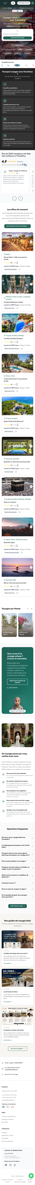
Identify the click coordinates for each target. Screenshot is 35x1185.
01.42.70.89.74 (18, 1063)
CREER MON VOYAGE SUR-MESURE (17, 681)
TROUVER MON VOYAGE (17, 37)
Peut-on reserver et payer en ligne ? (14, 889)
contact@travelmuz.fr (11, 1069)
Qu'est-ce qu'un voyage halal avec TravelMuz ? (13, 838)
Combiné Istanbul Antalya (13, 338)
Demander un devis (7, 1135)
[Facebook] (5, 1165)
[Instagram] (10, 1165)
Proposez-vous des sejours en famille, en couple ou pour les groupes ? (15, 868)
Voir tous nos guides (17, 1048)
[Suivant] (31, 608)
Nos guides (5, 1138)
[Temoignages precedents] (14, 198)
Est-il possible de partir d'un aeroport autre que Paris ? (14, 896)
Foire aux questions (7, 1141)
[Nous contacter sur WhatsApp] (31, 1175)
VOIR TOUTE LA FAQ (16, 906)
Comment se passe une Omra (14, 1030)
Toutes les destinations (9, 1116)
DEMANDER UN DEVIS (23, 2)
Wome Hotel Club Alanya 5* (14, 421)
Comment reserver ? (9, 883)
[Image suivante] (31, 241)
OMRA (20, 49)
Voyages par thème (7, 1119)
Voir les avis (20, 161)
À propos (4, 1132)
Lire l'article (7, 963)
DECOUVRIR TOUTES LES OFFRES (16, 226)
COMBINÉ (28, 49)
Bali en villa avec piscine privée (15, 583)
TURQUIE (27, 53)
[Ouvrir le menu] (13, 3)
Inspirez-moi (17, 45)
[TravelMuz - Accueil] (5, 3)
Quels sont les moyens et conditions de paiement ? (15, 876)
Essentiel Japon (9, 542)
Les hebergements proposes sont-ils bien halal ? (16, 846)
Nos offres (5, 1122)
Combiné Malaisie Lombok (13, 302)
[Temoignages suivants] (21, 198)
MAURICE (8, 53)
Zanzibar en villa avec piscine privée (17, 462)
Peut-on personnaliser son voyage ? (14, 861)
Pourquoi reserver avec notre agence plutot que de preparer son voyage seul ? (16, 854)
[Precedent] (27, 608)
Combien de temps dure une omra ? (16, 953)
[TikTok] (14, 1165)
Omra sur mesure (10, 502)
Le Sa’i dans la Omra (11, 992)
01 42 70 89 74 (13, 687)
